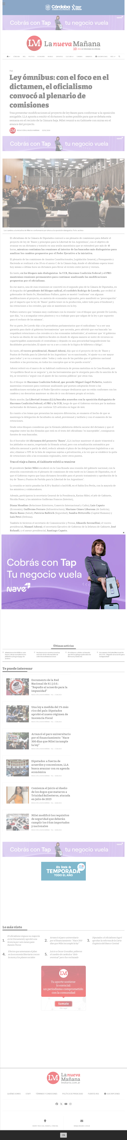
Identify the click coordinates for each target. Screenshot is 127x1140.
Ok (63, 1135)
